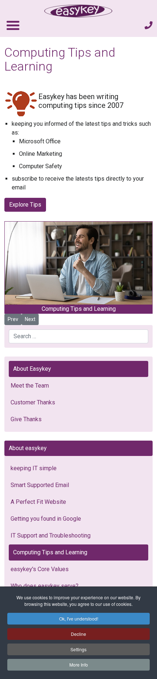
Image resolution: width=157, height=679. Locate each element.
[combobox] (78, 336)
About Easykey (32, 368)
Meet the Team (30, 385)
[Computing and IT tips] (21, 103)
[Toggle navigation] (12, 25)
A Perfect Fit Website (38, 501)
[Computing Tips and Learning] (78, 263)
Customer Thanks (33, 402)
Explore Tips (25, 204)
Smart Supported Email (40, 485)
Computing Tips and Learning (50, 552)
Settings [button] (78, 649)
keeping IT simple (34, 468)
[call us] (149, 25)
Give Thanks (26, 419)
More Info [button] (78, 664)
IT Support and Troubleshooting (51, 535)
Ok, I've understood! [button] (78, 618)
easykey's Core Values (40, 569)
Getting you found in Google (46, 518)
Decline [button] (78, 634)
